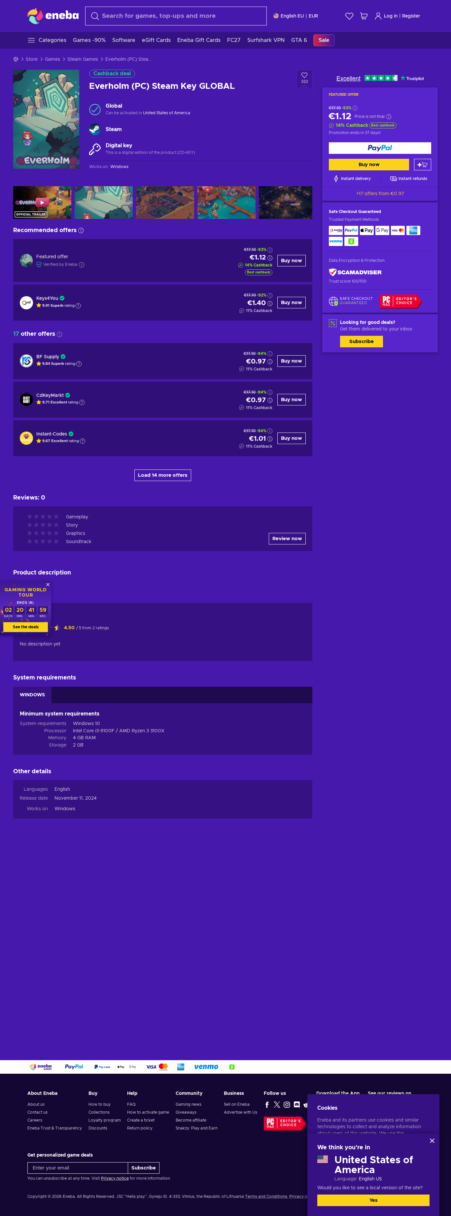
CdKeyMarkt (50, 395)
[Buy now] (380, 148)
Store (32, 59)
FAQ (131, 1104)
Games (52, 59)
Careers (34, 1120)
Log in (391, 16)
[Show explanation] (78, 305)
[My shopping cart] (364, 16)
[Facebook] (267, 1104)
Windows (64, 809)
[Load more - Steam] (95, 129)
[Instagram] (287, 1104)
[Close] (432, 1140)
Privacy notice (115, 1178)
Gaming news (188, 1104)
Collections (99, 1112)
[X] (277, 1104)
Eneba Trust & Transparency (54, 1128)
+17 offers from (380, 193)
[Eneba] (53, 16)
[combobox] (176, 16)
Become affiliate (191, 1120)
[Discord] (297, 1104)
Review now (287, 538)
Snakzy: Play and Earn (197, 1128)
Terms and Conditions (266, 1197)
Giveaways (186, 1112)
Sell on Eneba (237, 1104)
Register (411, 16)
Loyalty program (104, 1120)
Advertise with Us (240, 1112)
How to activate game (148, 1112)
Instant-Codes (51, 434)
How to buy (99, 1104)
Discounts (97, 1128)
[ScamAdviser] (355, 272)
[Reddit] (306, 1104)
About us (36, 1104)
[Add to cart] (422, 164)
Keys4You (47, 298)
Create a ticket (141, 1120)
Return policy (140, 1128)
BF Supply (47, 357)
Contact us (37, 1112)
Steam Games (82, 59)
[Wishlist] (349, 16)
